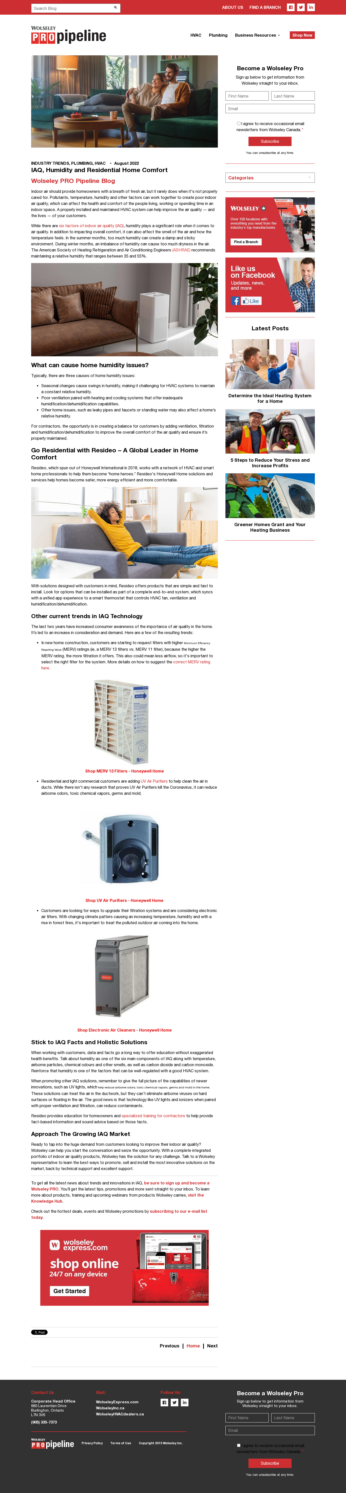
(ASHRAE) (181, 250)
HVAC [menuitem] (195, 35)
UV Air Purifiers (154, 781)
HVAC (100, 163)
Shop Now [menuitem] (302, 35)
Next (212, 1345)
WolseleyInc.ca (110, 1408)
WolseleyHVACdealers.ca (120, 1414)
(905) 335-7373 (44, 1422)
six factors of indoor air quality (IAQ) (91, 225)
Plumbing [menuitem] (218, 35)
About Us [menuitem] (232, 7)
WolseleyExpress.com (117, 1401)
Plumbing (82, 163)
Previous (169, 1345)
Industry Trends (50, 163)
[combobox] (76, 8)
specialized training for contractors (153, 1115)
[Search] (115, 7)
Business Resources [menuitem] (256, 35)
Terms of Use (120, 1443)
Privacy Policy (92, 1443)
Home (193, 1345)
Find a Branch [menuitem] (265, 7)
